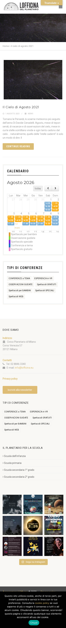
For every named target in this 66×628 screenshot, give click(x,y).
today (38, 188)
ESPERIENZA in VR (43, 278)
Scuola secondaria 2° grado (19, 476)
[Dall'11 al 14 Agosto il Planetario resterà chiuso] (53, 504)
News (30, 114)
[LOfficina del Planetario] (21, 6)
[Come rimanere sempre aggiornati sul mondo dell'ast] (12, 546)
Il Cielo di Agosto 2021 (21, 107)
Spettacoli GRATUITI (46, 284)
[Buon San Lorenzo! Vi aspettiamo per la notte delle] (12, 525)
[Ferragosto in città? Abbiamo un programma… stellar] (32, 504)
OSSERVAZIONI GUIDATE (21, 284)
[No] (61, 609)
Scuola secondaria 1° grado (19, 469)
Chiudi (33, 622)
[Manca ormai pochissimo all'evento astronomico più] (32, 525)
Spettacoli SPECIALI (44, 290)
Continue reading (18, 146)
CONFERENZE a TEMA (19, 278)
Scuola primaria (12, 463)
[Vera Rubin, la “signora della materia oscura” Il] (53, 546)
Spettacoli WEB (16, 296)
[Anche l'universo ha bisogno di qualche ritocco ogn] (32, 546)
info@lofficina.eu (24, 367)
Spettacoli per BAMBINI (20, 290)
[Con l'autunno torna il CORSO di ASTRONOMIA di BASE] (53, 525)
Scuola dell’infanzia (15, 456)
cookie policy (42, 603)
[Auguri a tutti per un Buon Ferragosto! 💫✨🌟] (12, 504)
